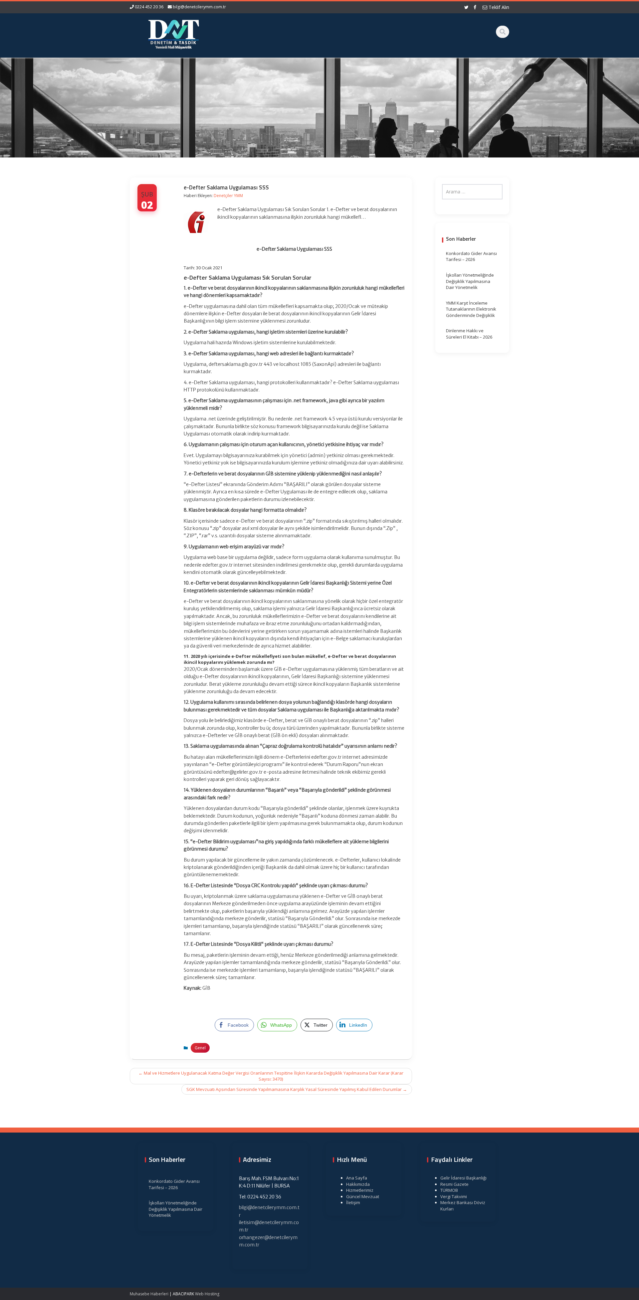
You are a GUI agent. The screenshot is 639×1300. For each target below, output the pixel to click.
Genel (200, 1048)
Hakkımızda (358, 1184)
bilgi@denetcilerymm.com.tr (199, 7)
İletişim (353, 1202)
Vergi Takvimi (453, 1196)
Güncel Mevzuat (362, 1196)
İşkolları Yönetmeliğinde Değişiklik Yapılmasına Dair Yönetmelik (470, 281)
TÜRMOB (449, 1190)
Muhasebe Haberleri (149, 1294)
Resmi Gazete (454, 1184)
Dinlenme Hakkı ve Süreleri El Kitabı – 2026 (469, 334)
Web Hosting (207, 1294)
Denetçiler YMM (228, 195)
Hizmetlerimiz (359, 1190)
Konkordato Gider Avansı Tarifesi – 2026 (471, 256)
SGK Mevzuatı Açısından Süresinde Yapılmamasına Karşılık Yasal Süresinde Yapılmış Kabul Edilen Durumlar (296, 1089)
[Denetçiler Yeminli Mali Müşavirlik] (173, 33)
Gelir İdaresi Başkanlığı (463, 1178)
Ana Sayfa (356, 1178)
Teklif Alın (498, 7)
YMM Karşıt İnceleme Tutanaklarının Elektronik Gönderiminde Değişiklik (471, 309)
